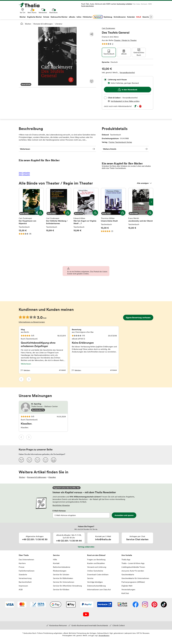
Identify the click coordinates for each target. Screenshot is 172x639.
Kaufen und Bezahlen (96, 563)
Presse (21, 567)
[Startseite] (21, 23)
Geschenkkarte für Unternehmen (135, 578)
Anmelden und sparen (124, 515)
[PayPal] (86, 605)
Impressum (23, 586)
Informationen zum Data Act (99, 589)
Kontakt (56, 563)
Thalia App (125, 559)
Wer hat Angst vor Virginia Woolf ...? (86, 211)
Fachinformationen (26, 571)
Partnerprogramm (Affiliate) (133, 582)
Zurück (21, 379)
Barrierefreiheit (25, 582)
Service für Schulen (61, 574)
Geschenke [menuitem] (147, 17)
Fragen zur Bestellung (96, 559)
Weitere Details (109, 149)
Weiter (151, 17)
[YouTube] (86, 614)
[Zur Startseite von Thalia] (30, 5)
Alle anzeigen (143, 183)
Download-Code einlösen (97, 574)
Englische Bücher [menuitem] (34, 17)
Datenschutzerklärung (96, 586)
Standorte (23, 574)
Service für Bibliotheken (63, 578)
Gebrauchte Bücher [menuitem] (59, 17)
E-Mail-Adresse (59, 510)
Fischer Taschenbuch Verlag (120, 142)
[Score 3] (37, 459)
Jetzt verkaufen (24, 173)
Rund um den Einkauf (96, 555)
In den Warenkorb (129, 89)
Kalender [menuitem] (131, 17)
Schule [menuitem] (46, 17)
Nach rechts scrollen (151, 201)
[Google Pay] (55, 605)
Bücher (28, 24)
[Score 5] (53, 459)
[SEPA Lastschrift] (38, 605)
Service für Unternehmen (63, 582)
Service (56, 555)
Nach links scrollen (21, 201)
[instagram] (145, 605)
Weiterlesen (25, 149)
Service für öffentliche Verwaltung (67, 586)
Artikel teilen (91, 34)
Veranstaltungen (128, 589)
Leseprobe (91, 81)
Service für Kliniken (61, 589)
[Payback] (104, 605)
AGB (21, 589)
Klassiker (52, 477)
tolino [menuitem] (79, 17)
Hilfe (55, 559)
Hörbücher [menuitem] (87, 17)
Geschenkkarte (127, 574)
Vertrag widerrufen (86, 546)
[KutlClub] (122, 605)
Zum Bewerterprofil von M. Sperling (43, 407)
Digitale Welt (126, 586)
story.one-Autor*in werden (132, 571)
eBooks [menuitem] (72, 17)
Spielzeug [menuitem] (108, 17)
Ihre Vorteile (126, 555)
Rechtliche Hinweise (61, 505)
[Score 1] (21, 459)
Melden (27, 370)
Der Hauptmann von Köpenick (31, 211)
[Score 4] (45, 459)
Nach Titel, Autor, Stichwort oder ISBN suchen (98, 4)
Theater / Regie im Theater (125, 40)
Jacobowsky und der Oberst (140, 211)
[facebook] (136, 605)
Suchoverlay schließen (124, 4)
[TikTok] (164, 605)
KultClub (125, 593)
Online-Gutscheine (95, 571)
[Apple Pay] (71, 605)
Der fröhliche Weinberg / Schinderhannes (58, 211)
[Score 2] (29, 459)
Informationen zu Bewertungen (32, 322)
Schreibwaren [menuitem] (120, 17)
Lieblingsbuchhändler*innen (133, 567)
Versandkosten (104, 635)
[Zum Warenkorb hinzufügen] (40, 213)
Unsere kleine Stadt (113, 211)
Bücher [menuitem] (23, 17)
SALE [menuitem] (138, 17)
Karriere (22, 563)
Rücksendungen (59, 571)
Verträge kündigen (95, 582)
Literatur (58, 24)
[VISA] (9, 605)
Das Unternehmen (26, 559)
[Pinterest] (154, 605)
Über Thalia (24, 555)
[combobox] (105, 79)
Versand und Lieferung (96, 567)
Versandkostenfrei (127, 72)
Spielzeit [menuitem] (98, 17)
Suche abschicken (87, 6)
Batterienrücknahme (61, 567)
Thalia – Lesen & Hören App (132, 563)
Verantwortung (25, 578)
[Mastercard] (22, 605)
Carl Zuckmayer (108, 28)
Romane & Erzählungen (43, 24)
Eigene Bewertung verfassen (138, 317)
